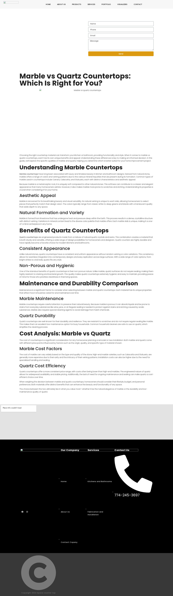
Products (76, 4)
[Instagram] (27, 511)
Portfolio (106, 4)
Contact (138, 4)
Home (48, 4)
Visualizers (122, 4)
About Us (61, 4)
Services (91, 4)
